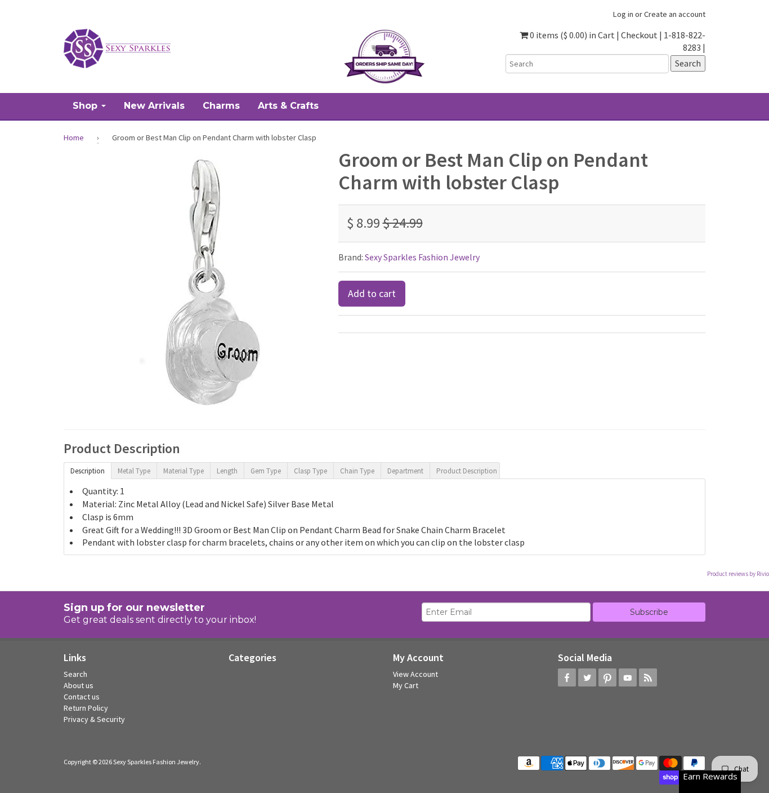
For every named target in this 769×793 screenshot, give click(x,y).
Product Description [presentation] (466, 471)
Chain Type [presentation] (357, 471)
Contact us (82, 697)
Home (74, 137)
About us (78, 685)
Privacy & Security (94, 719)
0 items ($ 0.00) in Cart (571, 35)
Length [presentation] (227, 471)
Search (75, 674)
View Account (415, 674)
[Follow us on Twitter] (587, 677)
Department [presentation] (405, 471)
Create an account (674, 14)
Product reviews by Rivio (738, 574)
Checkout (639, 35)
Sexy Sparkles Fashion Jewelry (422, 257)
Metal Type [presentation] (134, 471)
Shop (86, 105)
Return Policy (86, 708)
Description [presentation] (87, 471)
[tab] (87, 470)
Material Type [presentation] (183, 471)
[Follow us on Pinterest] (607, 677)
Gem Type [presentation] (266, 471)
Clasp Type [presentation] (310, 471)
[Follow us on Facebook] (567, 677)
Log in (623, 14)
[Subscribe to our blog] (648, 677)
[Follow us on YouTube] (628, 677)
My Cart (405, 685)
